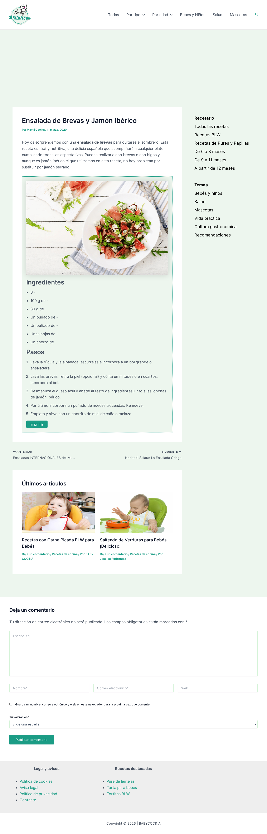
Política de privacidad (38, 794)
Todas (113, 15)
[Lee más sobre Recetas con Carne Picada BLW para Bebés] (58, 512)
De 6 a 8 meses (209, 151)
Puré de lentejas (121, 781)
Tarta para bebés (122, 787)
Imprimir (36, 424)
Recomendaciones (212, 235)
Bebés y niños (208, 193)
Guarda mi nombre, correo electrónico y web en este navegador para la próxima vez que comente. (82, 704)
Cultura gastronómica (215, 226)
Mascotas (238, 15)
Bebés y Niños (192, 15)
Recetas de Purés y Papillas (221, 143)
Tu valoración (19, 717)
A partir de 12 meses (214, 168)
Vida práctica (207, 218)
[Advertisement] (133, 61)
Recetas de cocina (65, 554)
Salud (217, 15)
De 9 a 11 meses (210, 159)
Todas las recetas (211, 126)
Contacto (28, 800)
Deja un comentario (36, 554)
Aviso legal (29, 787)
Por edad (160, 15)
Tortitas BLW (118, 794)
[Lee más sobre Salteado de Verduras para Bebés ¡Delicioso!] (136, 512)
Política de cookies (36, 781)
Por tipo (133, 15)
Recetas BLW (207, 134)
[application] (142, 14)
